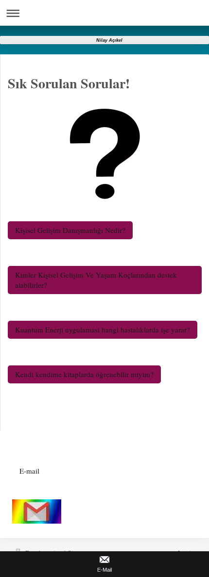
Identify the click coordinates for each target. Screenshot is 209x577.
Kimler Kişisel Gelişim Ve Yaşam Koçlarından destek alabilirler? (96, 280)
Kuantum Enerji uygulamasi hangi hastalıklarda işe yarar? (102, 329)
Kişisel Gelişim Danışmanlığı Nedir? (70, 230)
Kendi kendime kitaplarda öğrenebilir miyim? (84, 374)
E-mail (29, 471)
